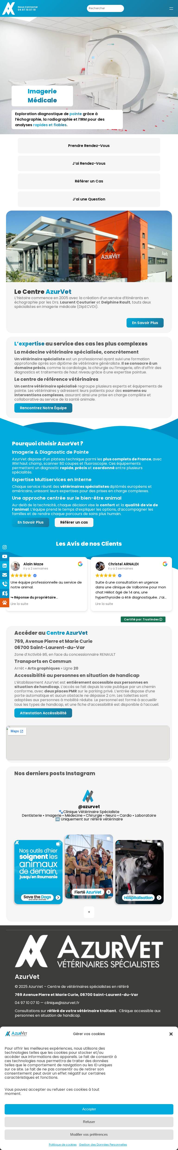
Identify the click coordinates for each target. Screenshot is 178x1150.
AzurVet (27, 977)
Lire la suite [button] (19, 604)
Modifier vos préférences (89, 1134)
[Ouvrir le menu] (171, 8)
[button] (171, 1034)
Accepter (89, 1109)
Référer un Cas (89, 181)
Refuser (89, 1122)
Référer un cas (74, 522)
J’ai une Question (89, 199)
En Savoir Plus (145, 322)
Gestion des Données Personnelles (103, 1145)
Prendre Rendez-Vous (89, 145)
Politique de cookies (63, 1145)
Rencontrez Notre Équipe (43, 408)
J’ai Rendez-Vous (88, 163)
